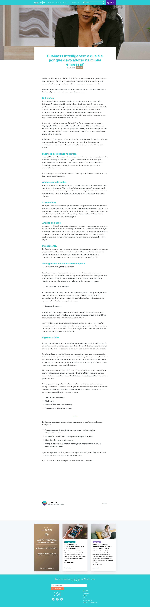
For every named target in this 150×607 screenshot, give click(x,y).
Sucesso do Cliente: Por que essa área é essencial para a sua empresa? (47, 554)
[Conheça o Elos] (111, 2)
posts (55, 504)
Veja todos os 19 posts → (47, 568)
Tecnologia (66, 2)
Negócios (58, 2)
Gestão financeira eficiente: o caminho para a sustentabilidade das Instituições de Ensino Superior (47, 540)
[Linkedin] (61, 599)
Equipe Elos (52, 502)
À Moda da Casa (75, 2)
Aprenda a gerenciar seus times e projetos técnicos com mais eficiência (46, 547)
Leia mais (104, 503)
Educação (51, 2)
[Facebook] (57, 599)
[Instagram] (53, 599)
